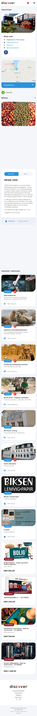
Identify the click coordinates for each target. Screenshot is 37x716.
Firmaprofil (18, 693)
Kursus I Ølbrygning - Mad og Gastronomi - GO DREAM (14, 664)
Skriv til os (18, 697)
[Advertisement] (18, 147)
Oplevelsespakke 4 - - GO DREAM (16, 597)
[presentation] (32, 98)
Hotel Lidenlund (10, 464)
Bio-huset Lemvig (10, 431)
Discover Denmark (18, 690)
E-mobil (6, 530)
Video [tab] (25, 174)
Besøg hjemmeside (13, 48)
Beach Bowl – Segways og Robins (16, 398)
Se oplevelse (9, 559)
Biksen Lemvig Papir (11, 497)
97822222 (10, 45)
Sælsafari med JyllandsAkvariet (15, 330)
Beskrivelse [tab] (11, 174)
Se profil (7, 291)
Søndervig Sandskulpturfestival (16, 364)
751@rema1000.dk (12, 42)
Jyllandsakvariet (10, 295)
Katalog (18, 695)
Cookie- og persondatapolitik (18, 711)
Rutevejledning (9, 85)
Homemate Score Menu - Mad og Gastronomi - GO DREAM (16, 629)
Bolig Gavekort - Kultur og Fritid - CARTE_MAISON (16, 563)
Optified (18, 713)
